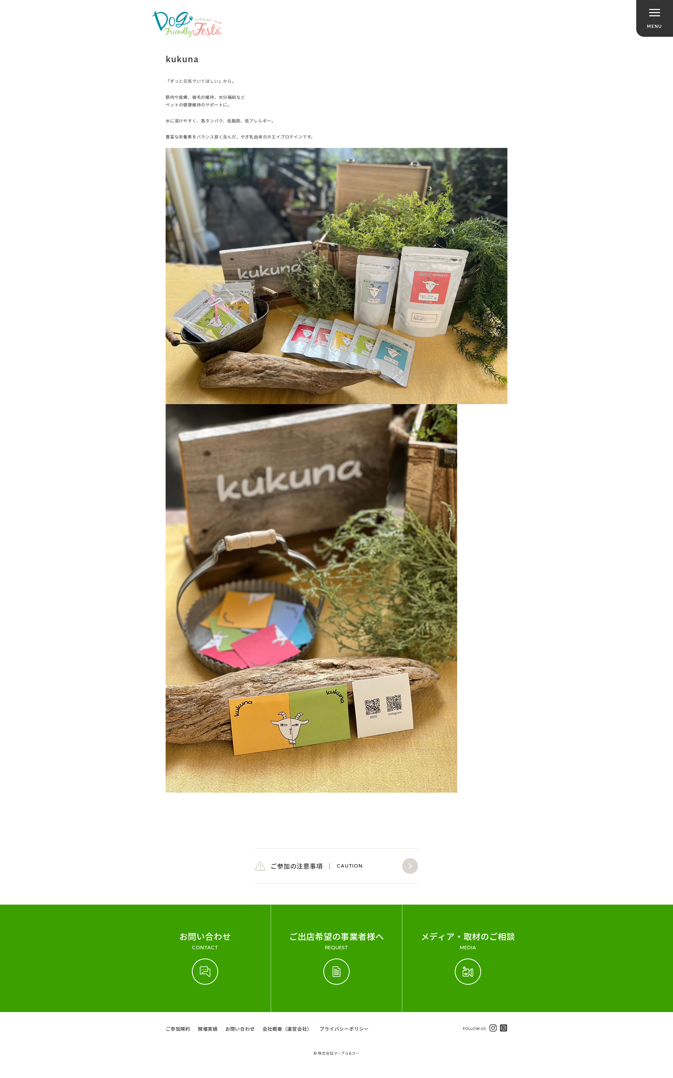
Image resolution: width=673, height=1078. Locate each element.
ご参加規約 (178, 1028)
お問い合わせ (240, 1028)
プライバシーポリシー (344, 1028)
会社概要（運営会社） (287, 1028)
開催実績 (208, 1028)
